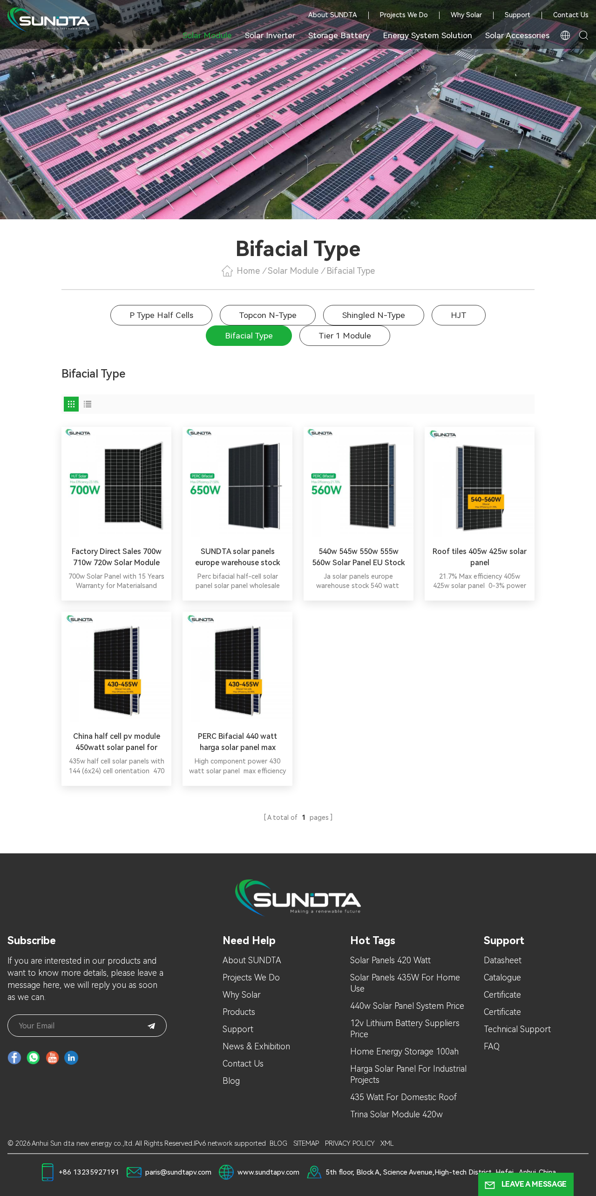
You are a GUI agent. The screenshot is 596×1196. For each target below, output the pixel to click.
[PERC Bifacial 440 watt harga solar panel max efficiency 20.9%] (237, 667)
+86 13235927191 (89, 1172)
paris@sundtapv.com (178, 1172)
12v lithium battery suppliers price (405, 1028)
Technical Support (517, 1029)
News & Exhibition (256, 1046)
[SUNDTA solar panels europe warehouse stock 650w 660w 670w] (237, 482)
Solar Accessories (517, 35)
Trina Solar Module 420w (396, 1114)
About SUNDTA (332, 15)
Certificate (502, 995)
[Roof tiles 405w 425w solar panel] (480, 482)
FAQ (492, 1046)
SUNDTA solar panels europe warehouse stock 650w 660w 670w (237, 557)
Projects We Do (404, 15)
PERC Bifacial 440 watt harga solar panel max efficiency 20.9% (237, 742)
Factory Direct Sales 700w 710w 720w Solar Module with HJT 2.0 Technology (117, 557)
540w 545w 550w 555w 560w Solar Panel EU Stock (358, 557)
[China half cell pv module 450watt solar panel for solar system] (116, 667)
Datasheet (503, 960)
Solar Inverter (270, 35)
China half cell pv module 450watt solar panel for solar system (116, 742)
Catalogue (502, 977)
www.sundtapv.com (268, 1172)
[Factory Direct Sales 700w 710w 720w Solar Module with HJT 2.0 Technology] (116, 482)
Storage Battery (339, 35)
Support (517, 15)
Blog (231, 1081)
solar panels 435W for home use (405, 983)
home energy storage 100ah (404, 1051)
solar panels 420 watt (390, 960)
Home (248, 271)
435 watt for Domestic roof (403, 1097)
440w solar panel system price (407, 1006)
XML (387, 1144)
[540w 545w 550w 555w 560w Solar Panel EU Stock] (358, 482)
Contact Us (571, 15)
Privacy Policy (350, 1144)
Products (239, 1012)
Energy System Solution (427, 35)
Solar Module (207, 35)
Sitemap (306, 1144)
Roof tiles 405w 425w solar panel (480, 557)
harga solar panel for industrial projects (408, 1074)
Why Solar (466, 15)
